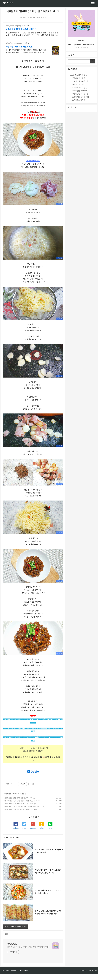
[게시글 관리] (14, 784)
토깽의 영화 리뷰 (79, 84)
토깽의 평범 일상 (79, 78)
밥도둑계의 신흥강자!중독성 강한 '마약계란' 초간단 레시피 (20, 801)
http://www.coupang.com (15, 26)
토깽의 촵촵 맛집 (79, 91)
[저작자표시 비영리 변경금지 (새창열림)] (30, 784)
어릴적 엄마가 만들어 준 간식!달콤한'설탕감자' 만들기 (19, 809)
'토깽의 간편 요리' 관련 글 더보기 (15, 926)
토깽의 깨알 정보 (80, 97)
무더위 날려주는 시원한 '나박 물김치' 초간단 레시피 (18, 804)
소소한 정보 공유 (78, 75)
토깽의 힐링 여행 (79, 88)
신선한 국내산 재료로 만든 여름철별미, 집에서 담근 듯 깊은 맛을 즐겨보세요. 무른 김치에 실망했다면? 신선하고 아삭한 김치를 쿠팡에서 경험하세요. (33, 34)
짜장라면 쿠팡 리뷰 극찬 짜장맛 (19, 46)
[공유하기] (11, 784)
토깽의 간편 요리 (27, 17)
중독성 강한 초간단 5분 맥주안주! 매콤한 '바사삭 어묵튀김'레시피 (22, 806)
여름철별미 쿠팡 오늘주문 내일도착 (21, 29)
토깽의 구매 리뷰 (80, 81)
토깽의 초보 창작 (79, 100)
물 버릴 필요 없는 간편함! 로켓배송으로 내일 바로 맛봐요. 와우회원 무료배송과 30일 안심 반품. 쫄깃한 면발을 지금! (26, 51)
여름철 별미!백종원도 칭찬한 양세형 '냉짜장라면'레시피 (33, 11)
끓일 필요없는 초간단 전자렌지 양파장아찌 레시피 (18, 798)
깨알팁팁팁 (8, 3)
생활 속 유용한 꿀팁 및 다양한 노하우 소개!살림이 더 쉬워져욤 (28, 947)
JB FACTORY (93, 970)
